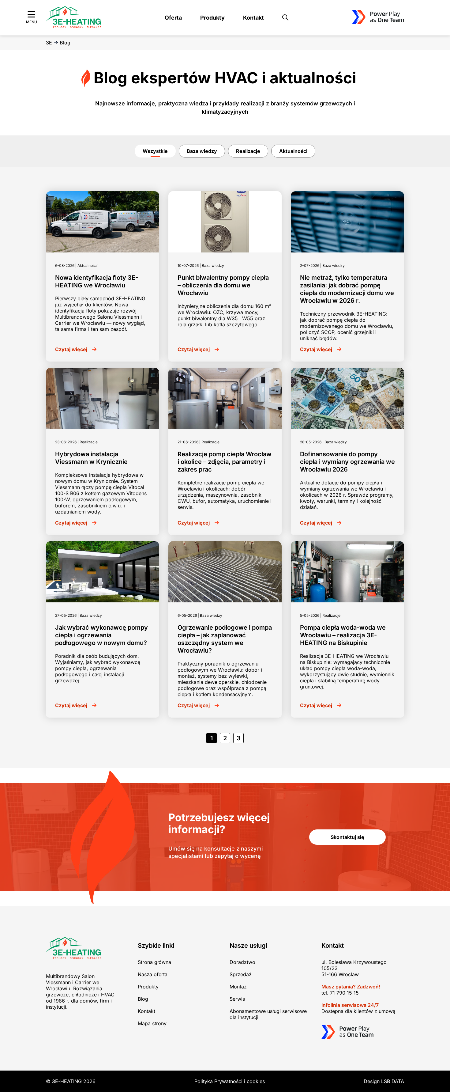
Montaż (238, 987)
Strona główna (154, 962)
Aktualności (293, 151)
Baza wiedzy (202, 151)
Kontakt (253, 17)
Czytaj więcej (71, 349)
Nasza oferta (152, 974)
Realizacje (248, 151)
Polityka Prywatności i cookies (229, 1081)
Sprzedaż (241, 974)
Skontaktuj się (347, 837)
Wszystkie (155, 151)
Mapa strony (152, 1023)
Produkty (212, 17)
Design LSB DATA (384, 1081)
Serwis (237, 999)
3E (49, 43)
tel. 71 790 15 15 (340, 993)
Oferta (173, 17)
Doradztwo (242, 962)
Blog (143, 999)
